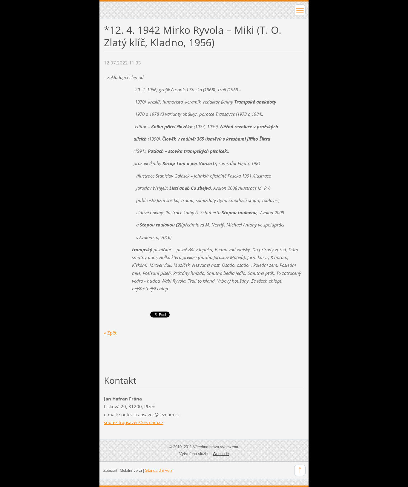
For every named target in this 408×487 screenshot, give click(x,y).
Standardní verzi (159, 470)
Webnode (221, 453)
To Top (300, 470)
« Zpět (110, 333)
